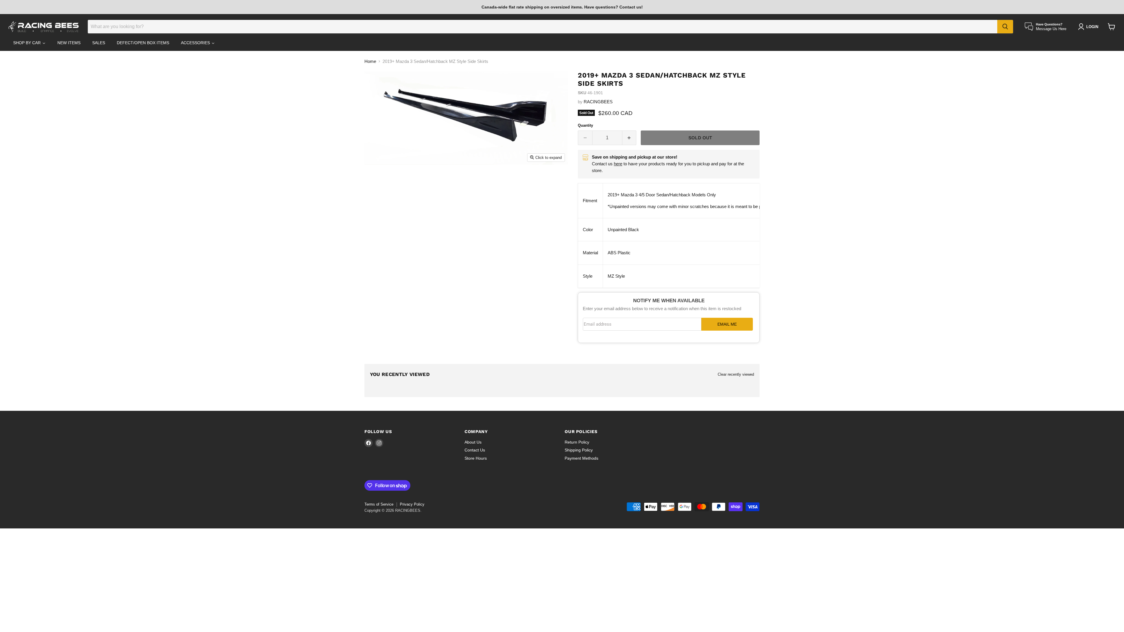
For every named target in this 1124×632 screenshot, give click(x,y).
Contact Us (475, 450)
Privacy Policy (412, 504)
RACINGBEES (598, 101)
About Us (473, 442)
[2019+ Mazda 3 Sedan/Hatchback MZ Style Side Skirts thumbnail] (388, 181)
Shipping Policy (579, 450)
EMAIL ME (727, 324)
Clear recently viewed (736, 374)
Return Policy (577, 442)
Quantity (585, 125)
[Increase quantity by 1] (629, 137)
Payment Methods (581, 458)
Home (370, 61)
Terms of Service (378, 504)
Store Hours (476, 458)
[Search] (1005, 26)
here (618, 163)
